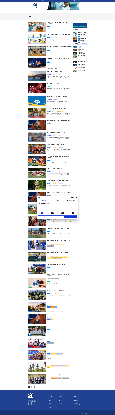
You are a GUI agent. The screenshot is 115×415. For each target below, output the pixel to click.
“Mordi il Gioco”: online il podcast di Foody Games (57, 96)
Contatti (30, 0)
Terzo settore (51, 407)
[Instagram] (75, 1)
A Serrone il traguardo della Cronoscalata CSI (57, 180)
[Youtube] (78, 1)
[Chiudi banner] (76, 197)
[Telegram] (84, 1)
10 (43, 387)
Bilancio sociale (61, 399)
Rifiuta (45, 216)
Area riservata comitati (77, 396)
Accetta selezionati (57, 216)
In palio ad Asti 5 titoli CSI (52, 338)
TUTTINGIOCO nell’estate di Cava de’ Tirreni (56, 132)
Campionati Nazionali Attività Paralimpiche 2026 (57, 374)
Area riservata (39, 0)
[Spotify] (82, 1)
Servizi (50, 403)
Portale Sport (76, 400)
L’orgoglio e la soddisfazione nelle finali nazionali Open (59, 192)
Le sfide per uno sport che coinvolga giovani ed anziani (59, 120)
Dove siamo (33, 0)
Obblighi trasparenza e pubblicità (64, 397)
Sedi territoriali (61, 400)
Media (36, 0)
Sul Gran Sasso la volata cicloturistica (55, 290)
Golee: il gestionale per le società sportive (81, 62)
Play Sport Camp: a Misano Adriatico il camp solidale (58, 108)
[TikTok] (86, 1)
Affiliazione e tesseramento (53, 278)
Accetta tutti (70, 216)
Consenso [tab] (44, 200)
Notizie (50, 400)
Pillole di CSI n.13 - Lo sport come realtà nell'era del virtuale (82, 50)
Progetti (50, 404)
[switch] (52, 213)
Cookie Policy (61, 396)
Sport (50, 397)
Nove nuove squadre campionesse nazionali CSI (57, 264)
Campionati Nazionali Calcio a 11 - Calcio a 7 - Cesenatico (59, 362)
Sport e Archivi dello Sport (53, 83)
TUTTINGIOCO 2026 (50, 326)
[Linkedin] (80, 1)
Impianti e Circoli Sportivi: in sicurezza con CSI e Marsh (59, 34)
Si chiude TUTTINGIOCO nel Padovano (54, 71)
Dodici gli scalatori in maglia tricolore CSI (56, 144)
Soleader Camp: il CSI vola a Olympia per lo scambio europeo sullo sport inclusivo (82, 40)
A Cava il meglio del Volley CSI (53, 350)
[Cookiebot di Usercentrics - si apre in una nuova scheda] (70, 197)
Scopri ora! (79, 26)
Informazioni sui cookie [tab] (71, 200)
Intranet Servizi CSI (76, 397)
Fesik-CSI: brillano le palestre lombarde (82, 65)
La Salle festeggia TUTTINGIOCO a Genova (55, 168)
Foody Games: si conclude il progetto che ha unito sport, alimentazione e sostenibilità (82, 38)
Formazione (50, 399)
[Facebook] (73, 1)
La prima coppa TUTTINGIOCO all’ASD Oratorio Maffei (58, 228)
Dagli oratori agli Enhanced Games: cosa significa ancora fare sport (82, 32)
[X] (76, 1)
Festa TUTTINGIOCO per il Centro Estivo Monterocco (81, 56)
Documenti (50, 396)
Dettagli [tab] (57, 200)
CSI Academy (76, 403)
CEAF (74, 399)
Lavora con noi (61, 403)
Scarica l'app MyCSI (77, 404)
